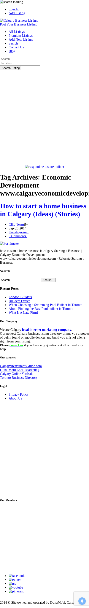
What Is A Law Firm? (23, 312)
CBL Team (16, 224)
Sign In (14, 9)
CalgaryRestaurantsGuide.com (21, 366)
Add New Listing (21, 39)
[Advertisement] (44, 116)
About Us (15, 398)
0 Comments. (18, 236)
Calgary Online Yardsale (16, 374)
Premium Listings (21, 35)
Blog (12, 51)
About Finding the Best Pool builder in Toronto (41, 308)
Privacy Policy (19, 394)
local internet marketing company (46, 329)
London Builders (20, 297)
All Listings (17, 31)
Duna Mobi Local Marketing (19, 370)
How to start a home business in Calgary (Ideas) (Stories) (43, 210)
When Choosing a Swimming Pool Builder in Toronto (45, 305)
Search (13, 43)
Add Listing (17, 13)
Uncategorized (19, 232)
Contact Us (16, 47)
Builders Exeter (19, 301)
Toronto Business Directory (19, 377)
